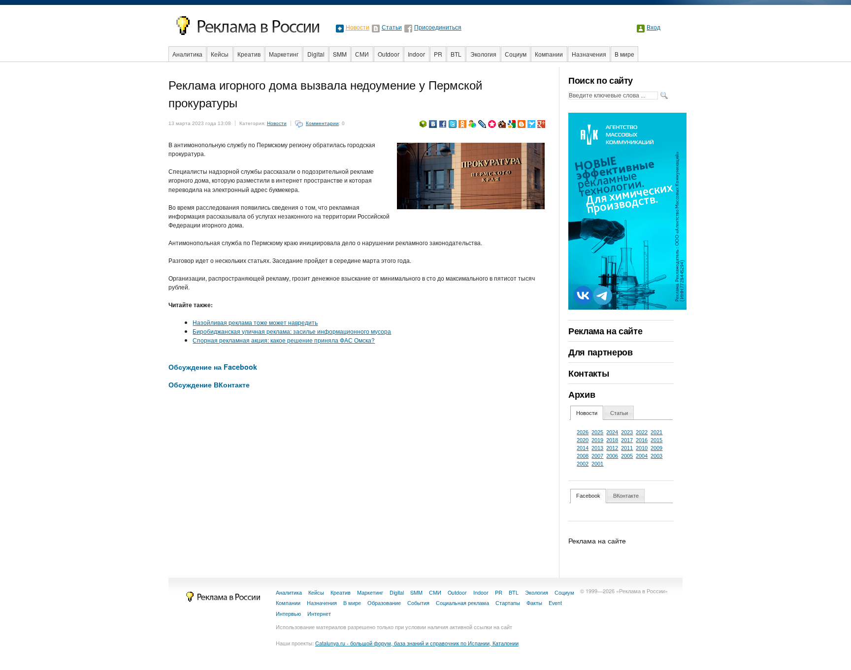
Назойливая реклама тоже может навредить (255, 322)
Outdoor (388, 54)
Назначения (589, 54)
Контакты (588, 373)
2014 (583, 448)
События (418, 602)
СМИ (362, 54)
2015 (656, 440)
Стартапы (507, 602)
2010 (642, 448)
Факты (534, 602)
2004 (642, 456)
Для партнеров (600, 352)
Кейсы (220, 54)
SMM (340, 54)
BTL (456, 54)
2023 (627, 432)
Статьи (392, 27)
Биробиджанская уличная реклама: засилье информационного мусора (292, 331)
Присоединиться (437, 27)
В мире (624, 54)
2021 (656, 432)
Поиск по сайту (600, 80)
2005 (627, 456)
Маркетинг (283, 54)
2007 (597, 456)
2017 (627, 440)
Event (555, 602)
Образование (384, 602)
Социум (515, 54)
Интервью (288, 613)
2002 (583, 464)
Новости (357, 27)
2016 (642, 440)
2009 (656, 448)
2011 (627, 448)
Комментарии (322, 123)
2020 (583, 440)
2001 (597, 464)
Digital (316, 54)
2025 (597, 432)
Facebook (588, 496)
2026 (583, 432)
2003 (656, 456)
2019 (597, 440)
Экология (483, 54)
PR (438, 54)
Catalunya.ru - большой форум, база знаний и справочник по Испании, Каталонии (417, 643)
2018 (612, 440)
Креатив (249, 54)
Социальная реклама (462, 602)
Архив (581, 394)
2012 (612, 448)
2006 (612, 456)
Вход (653, 27)
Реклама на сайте (605, 330)
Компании (549, 54)
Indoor (416, 54)
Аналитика (187, 54)
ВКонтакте (626, 496)
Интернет (319, 613)
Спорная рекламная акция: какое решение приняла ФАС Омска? (284, 340)
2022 (642, 432)
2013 (597, 448)
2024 (612, 432)
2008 (583, 456)
